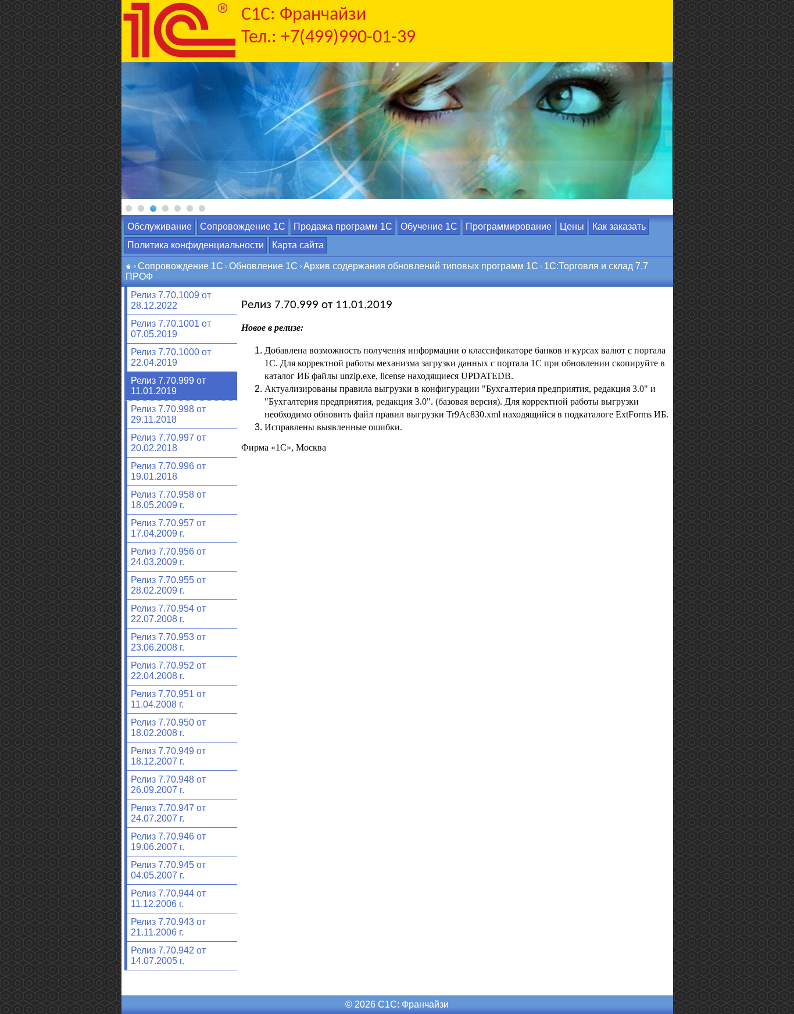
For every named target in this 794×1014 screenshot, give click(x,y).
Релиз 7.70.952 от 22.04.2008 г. (168, 670)
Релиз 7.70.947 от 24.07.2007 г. (168, 813)
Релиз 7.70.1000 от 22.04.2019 (171, 357)
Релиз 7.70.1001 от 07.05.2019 (171, 329)
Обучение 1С (428, 226)
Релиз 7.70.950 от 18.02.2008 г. (168, 727)
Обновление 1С (263, 266)
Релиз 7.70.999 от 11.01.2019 (168, 386)
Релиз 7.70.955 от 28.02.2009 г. (168, 585)
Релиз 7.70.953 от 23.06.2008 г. (168, 642)
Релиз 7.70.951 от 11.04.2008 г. (168, 699)
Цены (572, 226)
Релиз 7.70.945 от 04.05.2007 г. (168, 870)
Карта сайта (298, 245)
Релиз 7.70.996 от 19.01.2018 (168, 471)
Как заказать (619, 226)
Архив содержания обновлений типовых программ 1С (420, 266)
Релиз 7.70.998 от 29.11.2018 (168, 414)
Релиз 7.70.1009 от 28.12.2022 (171, 300)
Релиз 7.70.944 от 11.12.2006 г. (168, 898)
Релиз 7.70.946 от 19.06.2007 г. (168, 841)
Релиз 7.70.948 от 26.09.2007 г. (168, 784)
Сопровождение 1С (242, 226)
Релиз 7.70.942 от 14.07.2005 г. (168, 955)
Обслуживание (159, 226)
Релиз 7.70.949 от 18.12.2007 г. (168, 756)
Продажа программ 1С (343, 226)
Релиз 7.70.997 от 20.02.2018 (168, 443)
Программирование (509, 226)
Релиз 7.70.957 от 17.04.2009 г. (168, 528)
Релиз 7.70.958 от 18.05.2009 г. (168, 500)
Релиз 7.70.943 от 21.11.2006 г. (168, 927)
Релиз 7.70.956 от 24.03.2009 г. (168, 557)
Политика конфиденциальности (195, 245)
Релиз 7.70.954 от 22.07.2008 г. (168, 614)
